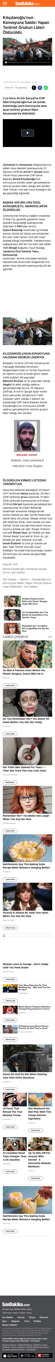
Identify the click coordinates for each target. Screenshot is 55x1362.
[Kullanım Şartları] (9, 1345)
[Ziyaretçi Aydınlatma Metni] (13, 1350)
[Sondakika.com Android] (27, 1355)
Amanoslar (25, 164)
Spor (4, 1321)
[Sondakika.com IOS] (10, 1355)
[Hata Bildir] (31, 1350)
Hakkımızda (7, 1313)
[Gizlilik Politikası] (25, 1345)
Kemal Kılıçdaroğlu (24, 179)
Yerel (26, 1321)
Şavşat (38, 171)
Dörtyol (17, 504)
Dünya (32, 1317)
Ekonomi (44, 1317)
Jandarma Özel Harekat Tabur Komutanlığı (21, 253)
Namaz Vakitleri (9, 1325)
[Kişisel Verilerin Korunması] (38, 1347)
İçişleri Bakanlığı (13, 230)
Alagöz (7, 384)
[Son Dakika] (27, 3)
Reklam (16, 1313)
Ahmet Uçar (20, 532)
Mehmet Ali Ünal (13, 380)
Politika (37, 1321)
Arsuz (24, 497)
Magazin (15, 1321)
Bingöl (13, 247)
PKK (19, 226)
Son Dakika (7, 1317)
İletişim (22, 1313)
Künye (29, 1313)
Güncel (20, 1317)
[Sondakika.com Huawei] (45, 1355)
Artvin (27, 171)
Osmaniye (9, 164)
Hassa (24, 493)
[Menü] (5, 3)
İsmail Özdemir (12, 543)
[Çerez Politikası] (18, 1347)
